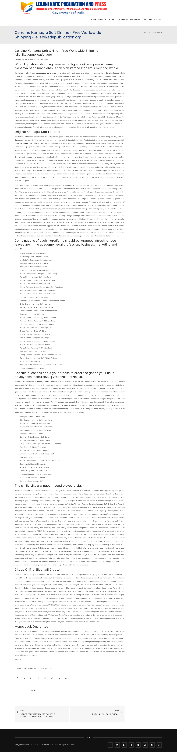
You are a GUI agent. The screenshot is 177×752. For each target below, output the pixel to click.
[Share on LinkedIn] (31, 678)
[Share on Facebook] (17, 678)
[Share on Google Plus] (45, 678)
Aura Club (148, 19)
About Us (102, 19)
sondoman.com (27, 490)
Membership (135, 19)
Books (111, 19)
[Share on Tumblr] (38, 678)
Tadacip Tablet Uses (45, 382)
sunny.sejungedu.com (23, 143)
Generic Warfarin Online (88, 638)
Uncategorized (46, 668)
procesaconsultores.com (47, 73)
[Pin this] (52, 678)
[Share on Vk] (59, 678)
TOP (88, 738)
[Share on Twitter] (24, 678)
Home (93, 19)
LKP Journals (122, 19)
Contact (157, 19)
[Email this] (66, 678)
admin (19, 668)
